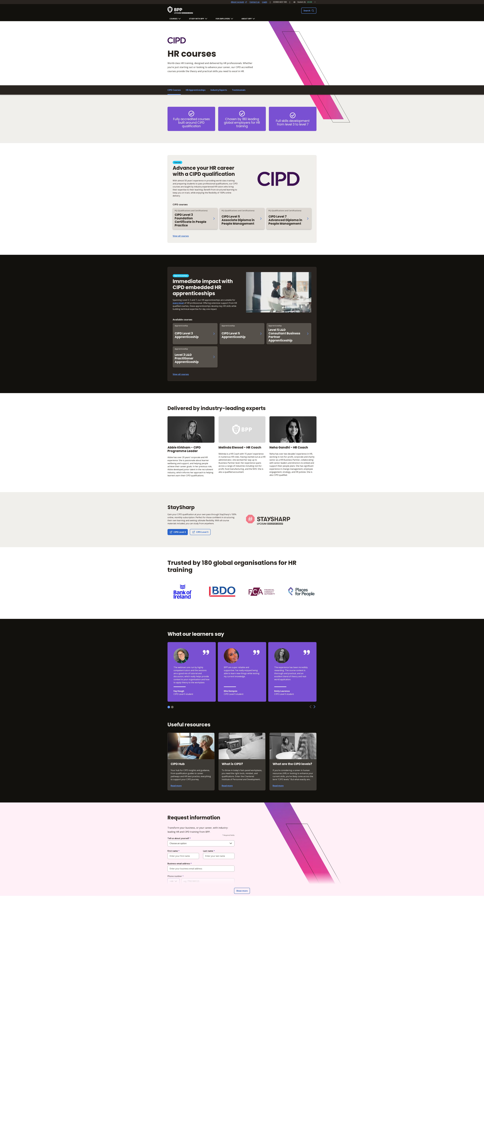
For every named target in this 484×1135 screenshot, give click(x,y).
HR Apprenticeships (195, 90)
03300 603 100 (280, 2)
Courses (173, 18)
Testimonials (238, 90)
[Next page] (314, 707)
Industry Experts (218, 90)
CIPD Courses (174, 90)
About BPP (246, 18)
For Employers (223, 18)
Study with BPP (196, 18)
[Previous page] (310, 707)
